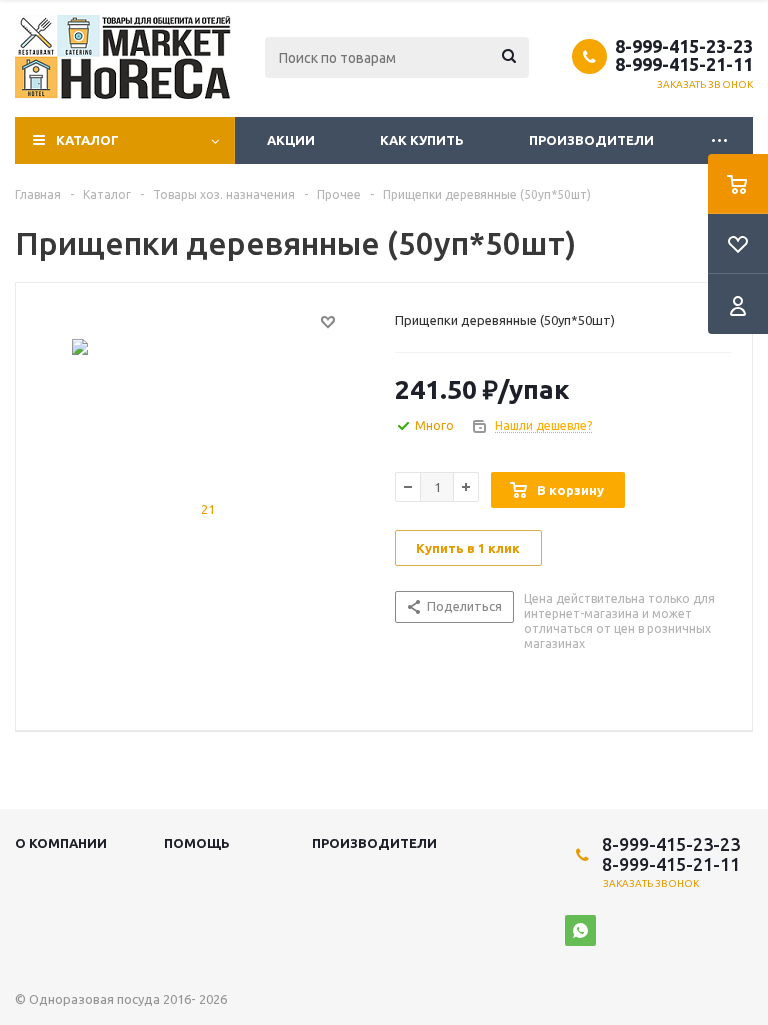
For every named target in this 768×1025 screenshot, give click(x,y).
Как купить (422, 140)
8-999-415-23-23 (684, 46)
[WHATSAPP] (580, 930)
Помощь (197, 843)
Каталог (87, 140)
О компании (61, 843)
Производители (591, 140)
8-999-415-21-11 (684, 64)
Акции (291, 140)
